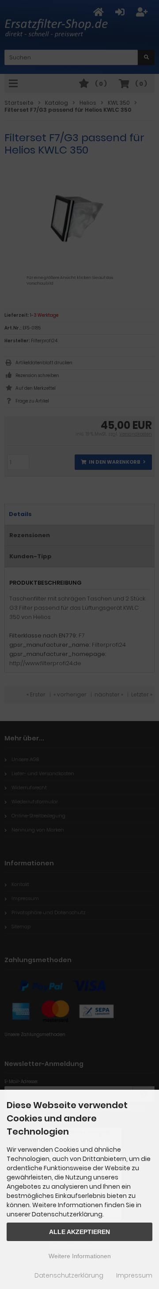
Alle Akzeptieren (79, 1231)
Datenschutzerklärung (68, 1275)
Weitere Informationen (80, 1256)
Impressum (134, 1275)
